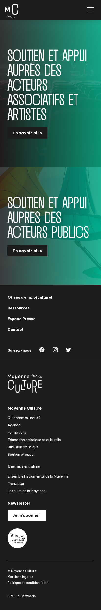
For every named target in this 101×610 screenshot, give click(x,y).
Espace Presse (22, 318)
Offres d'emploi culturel (30, 297)
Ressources (19, 308)
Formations (17, 432)
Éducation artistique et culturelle (34, 440)
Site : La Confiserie (22, 596)
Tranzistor (16, 483)
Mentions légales (20, 577)
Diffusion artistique (23, 447)
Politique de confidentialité (28, 583)
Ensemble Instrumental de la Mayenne (38, 476)
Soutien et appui (21, 454)
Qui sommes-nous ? (24, 418)
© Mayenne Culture (22, 571)
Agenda (14, 425)
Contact (16, 329)
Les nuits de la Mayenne (27, 491)
